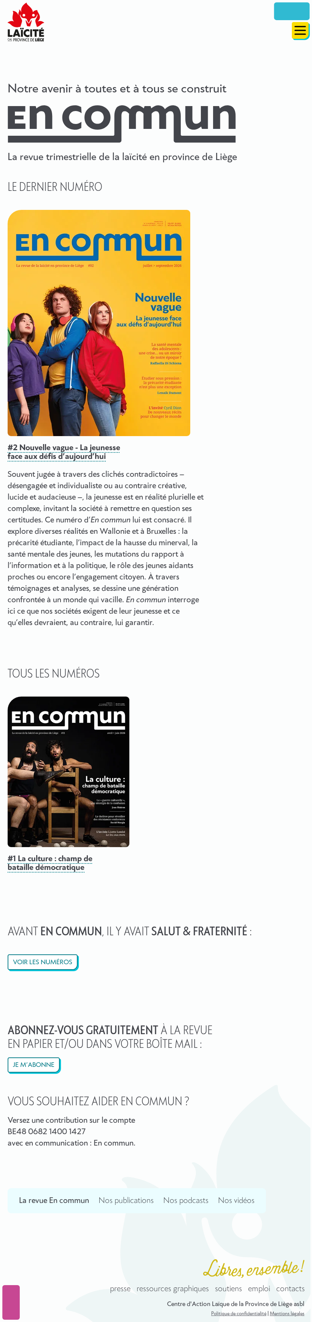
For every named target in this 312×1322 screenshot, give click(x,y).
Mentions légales (287, 1314)
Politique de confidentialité (238, 1314)
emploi (259, 1288)
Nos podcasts (186, 1200)
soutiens (228, 1288)
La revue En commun (54, 1200)
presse (120, 1288)
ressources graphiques (173, 1288)
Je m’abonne (33, 1065)
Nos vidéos (236, 1200)
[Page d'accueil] (26, 22)
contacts (290, 1288)
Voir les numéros (42, 962)
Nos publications (126, 1200)
